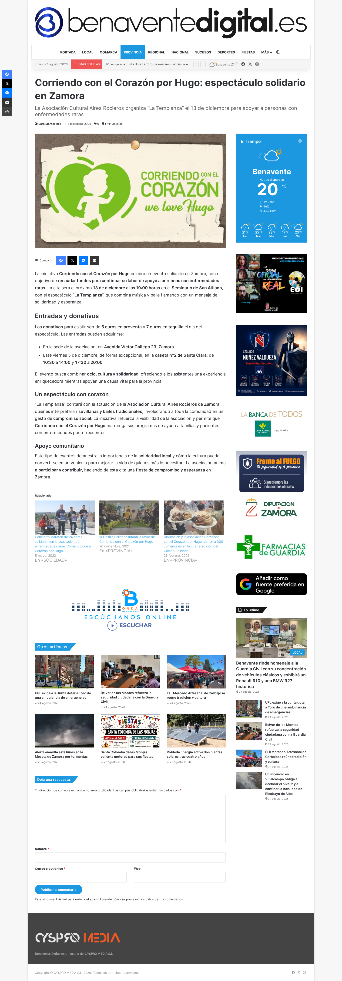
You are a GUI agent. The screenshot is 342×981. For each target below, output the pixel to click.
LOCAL (87, 52)
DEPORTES (226, 52)
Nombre (42, 849)
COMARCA (108, 52)
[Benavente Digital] (171, 22)
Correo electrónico (50, 868)
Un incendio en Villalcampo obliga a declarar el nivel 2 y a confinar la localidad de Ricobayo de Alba (283, 784)
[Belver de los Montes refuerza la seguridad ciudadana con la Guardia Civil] (130, 671)
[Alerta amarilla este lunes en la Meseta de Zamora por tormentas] (64, 730)
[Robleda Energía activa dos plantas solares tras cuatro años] (196, 730)
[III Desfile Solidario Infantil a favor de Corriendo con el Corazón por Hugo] (129, 517)
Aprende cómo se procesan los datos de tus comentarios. (141, 899)
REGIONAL (156, 52)
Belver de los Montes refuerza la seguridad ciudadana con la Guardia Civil (157, 64)
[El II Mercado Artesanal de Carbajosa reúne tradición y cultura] (196, 671)
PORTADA (68, 52)
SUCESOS (203, 52)
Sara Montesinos (49, 123)
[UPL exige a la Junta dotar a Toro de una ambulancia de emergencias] (64, 671)
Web (137, 868)
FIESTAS (248, 52)
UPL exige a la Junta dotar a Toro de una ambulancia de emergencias (285, 707)
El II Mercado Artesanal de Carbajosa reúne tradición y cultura (286, 757)
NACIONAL (180, 52)
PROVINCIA (133, 52)
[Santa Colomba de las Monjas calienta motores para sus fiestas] (130, 730)
